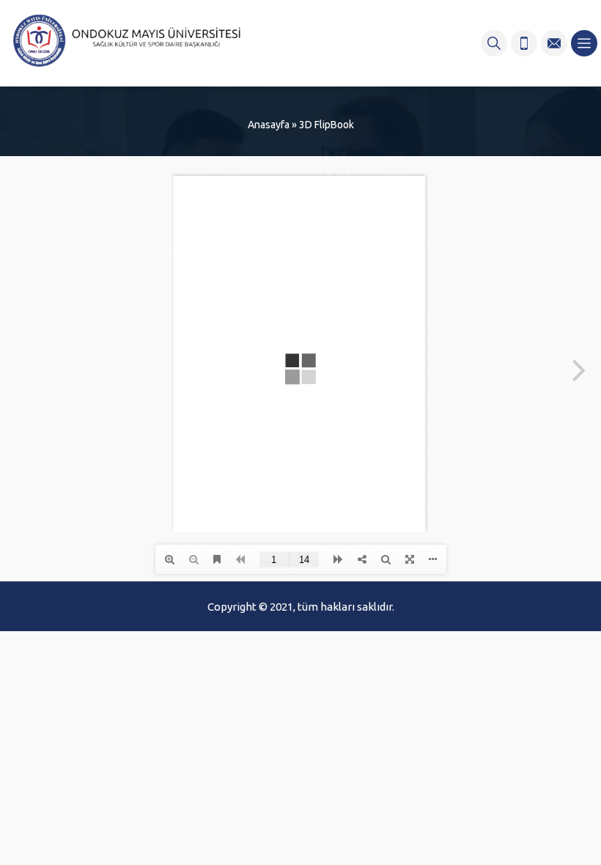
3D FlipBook (326, 124)
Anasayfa (269, 124)
